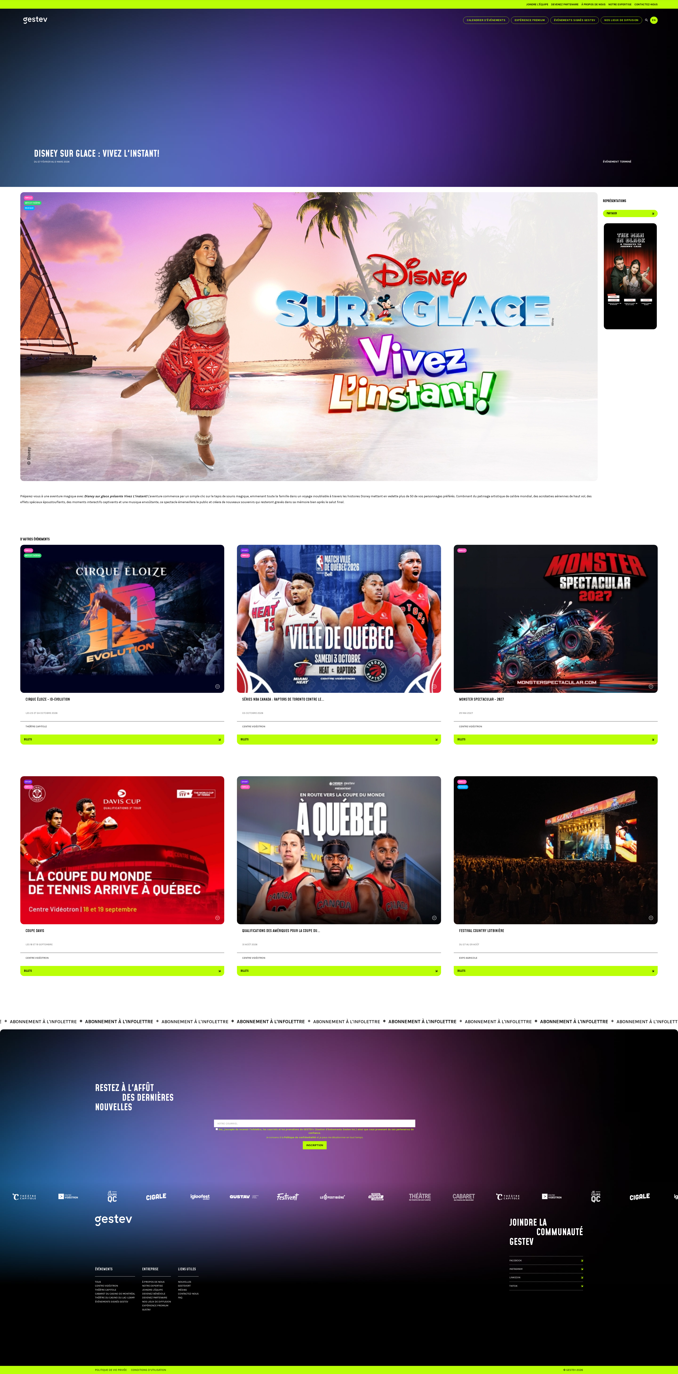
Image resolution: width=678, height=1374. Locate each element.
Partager (612, 213)
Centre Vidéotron (106, 1285)
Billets (28, 739)
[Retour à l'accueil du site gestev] (35, 20)
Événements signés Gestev (574, 20)
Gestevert (184, 1285)
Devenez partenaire (565, 4)
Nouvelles (184, 1281)
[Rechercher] (646, 20)
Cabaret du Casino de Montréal (115, 1293)
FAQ (180, 1297)
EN (654, 20)
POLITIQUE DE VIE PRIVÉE (111, 1370)
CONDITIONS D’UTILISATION (148, 1370)
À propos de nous (593, 4)
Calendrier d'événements (486, 20)
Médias (182, 1289)
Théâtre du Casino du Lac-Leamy (115, 1297)
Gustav (146, 1309)
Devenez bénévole (153, 1293)
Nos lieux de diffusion (621, 20)
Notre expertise (620, 4)
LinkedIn (514, 1277)
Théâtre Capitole (105, 1289)
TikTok (513, 1285)
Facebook (515, 1260)
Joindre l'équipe (537, 4)
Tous (98, 1281)
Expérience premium (530, 20)
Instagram (515, 1268)
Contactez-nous (646, 4)
